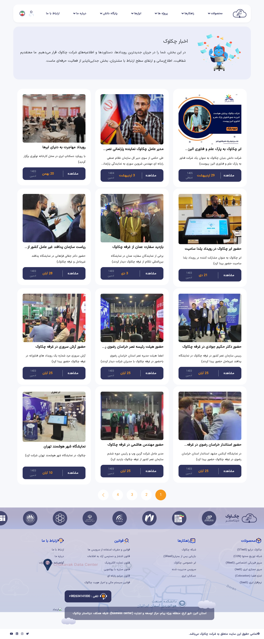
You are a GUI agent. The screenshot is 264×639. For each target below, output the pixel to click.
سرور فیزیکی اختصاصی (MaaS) (244, 563)
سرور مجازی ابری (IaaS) (248, 569)
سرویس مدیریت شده (184, 569)
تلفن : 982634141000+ (83, 596)
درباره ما (81, 13)
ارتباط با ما (52, 13)
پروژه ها (163, 13)
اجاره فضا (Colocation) (248, 576)
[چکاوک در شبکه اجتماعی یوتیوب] (11, 634)
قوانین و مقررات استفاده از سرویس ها (109, 550)
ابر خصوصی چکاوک (185, 563)
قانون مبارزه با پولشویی (117, 569)
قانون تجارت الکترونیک (117, 563)
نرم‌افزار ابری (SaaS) (251, 583)
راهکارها (189, 13)
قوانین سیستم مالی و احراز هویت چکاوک (107, 583)
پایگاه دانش (110, 13)
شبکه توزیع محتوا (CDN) (247, 556)
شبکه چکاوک (189, 550)
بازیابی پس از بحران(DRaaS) (179, 556)
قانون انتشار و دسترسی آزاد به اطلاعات (108, 556)
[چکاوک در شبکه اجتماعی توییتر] (27, 634)
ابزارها (137, 13)
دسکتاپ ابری (189, 576)
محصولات (217, 13)
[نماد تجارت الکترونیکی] (57, 610)
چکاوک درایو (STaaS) (249, 550)
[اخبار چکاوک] (103, 495)
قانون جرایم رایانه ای (118, 576)
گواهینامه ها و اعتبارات (51, 563)
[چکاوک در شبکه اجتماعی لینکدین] (17, 634)
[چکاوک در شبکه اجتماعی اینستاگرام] (22, 634)
